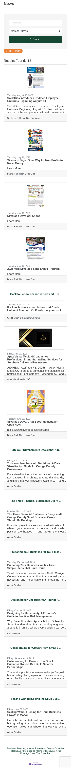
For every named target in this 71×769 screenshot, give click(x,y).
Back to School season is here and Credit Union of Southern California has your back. (34, 309)
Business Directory (17, 748)
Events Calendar (55, 748)
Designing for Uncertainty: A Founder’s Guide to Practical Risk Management (31, 615)
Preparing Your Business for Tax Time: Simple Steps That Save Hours (31, 567)
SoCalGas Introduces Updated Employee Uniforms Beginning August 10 (33, 99)
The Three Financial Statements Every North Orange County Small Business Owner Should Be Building (35, 517)
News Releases (37, 748)
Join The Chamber (41, 753)
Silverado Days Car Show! (23, 216)
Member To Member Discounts (39, 751)
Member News (12, 51)
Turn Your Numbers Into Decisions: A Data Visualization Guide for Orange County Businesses (33, 466)
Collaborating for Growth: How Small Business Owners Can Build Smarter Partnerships (30, 664)
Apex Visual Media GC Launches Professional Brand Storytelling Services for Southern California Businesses (34, 359)
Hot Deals (16, 751)
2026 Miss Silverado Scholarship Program (33, 268)
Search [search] (37, 39)
